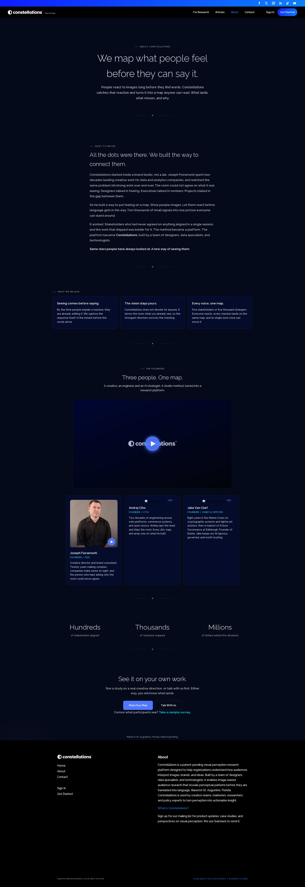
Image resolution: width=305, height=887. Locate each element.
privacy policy (199, 879)
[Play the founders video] (152, 443)
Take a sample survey (174, 712)
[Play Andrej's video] (152, 501)
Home (61, 765)
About (234, 12)
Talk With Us (168, 705)
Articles (220, 12)
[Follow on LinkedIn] (280, 3)
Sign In (270, 12)
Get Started (287, 12)
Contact (250, 12)
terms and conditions (216, 879)
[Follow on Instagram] (273, 3)
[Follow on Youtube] (294, 3)
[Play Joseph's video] (94, 524)
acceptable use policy (238, 879)
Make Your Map (138, 705)
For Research (201, 12)
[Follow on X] (266, 3)
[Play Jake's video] (211, 501)
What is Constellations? (173, 808)
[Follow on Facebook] (259, 3)
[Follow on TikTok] (287, 3)
